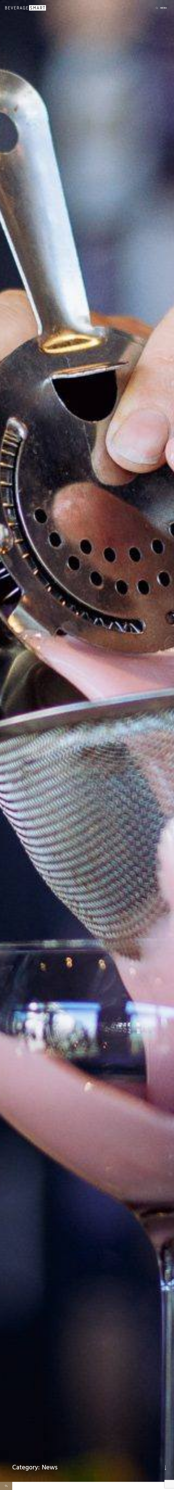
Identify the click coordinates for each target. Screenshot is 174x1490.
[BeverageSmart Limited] (25, 8)
